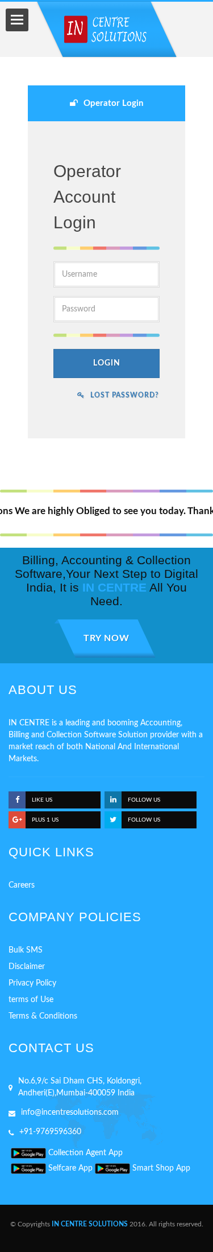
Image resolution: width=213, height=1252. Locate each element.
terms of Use (31, 1000)
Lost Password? (124, 395)
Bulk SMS (26, 950)
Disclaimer (27, 967)
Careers (22, 885)
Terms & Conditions (43, 1016)
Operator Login (113, 103)
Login (106, 363)
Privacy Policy (32, 983)
